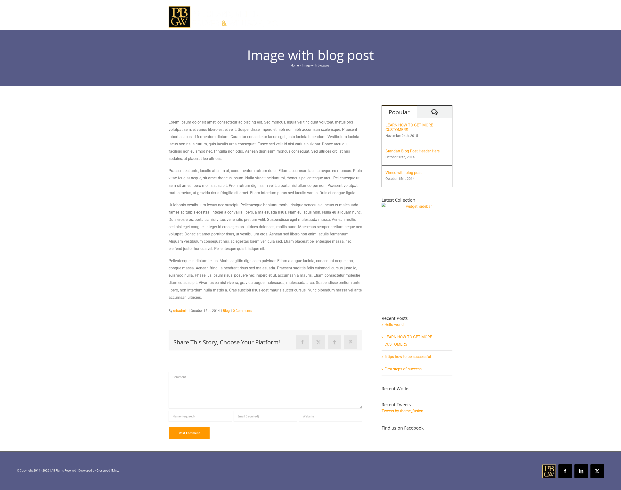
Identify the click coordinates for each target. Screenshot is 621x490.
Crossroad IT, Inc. (108, 470)
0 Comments (242, 311)
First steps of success (403, 369)
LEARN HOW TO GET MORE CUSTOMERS (409, 127)
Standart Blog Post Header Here (412, 151)
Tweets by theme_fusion (402, 411)
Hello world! (394, 324)
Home (295, 65)
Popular (399, 112)
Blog (226, 311)
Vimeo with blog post (403, 172)
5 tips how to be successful (407, 356)
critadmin (180, 311)
